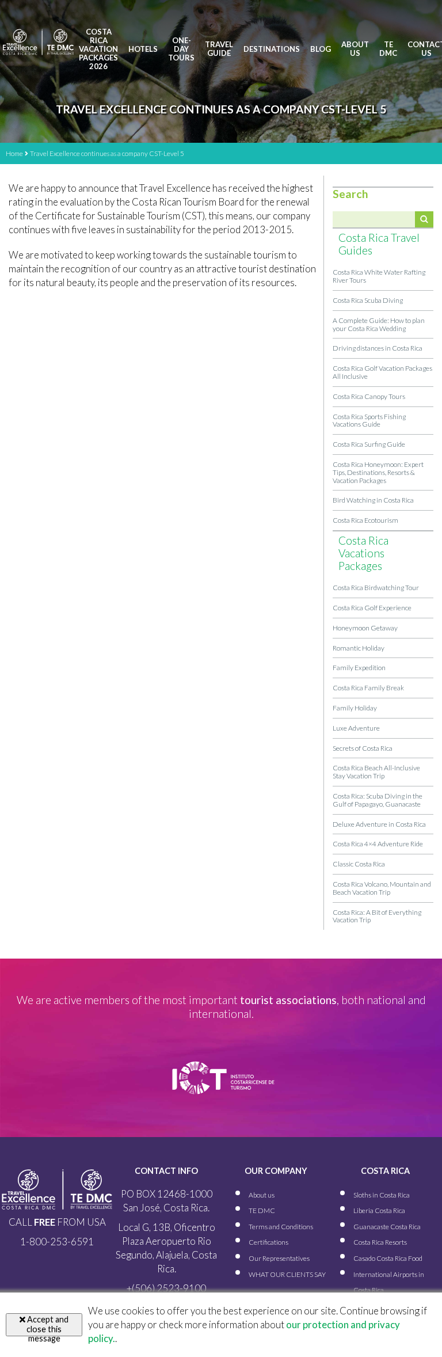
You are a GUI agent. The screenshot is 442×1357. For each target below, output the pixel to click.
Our (279, 1258)
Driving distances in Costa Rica (377, 348)
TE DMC (388, 49)
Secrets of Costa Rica (363, 748)
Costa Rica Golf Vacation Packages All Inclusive (382, 372)
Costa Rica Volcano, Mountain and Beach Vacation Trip (382, 888)
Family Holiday (355, 708)
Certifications (268, 1242)
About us (355, 49)
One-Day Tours (181, 49)
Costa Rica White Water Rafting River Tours (379, 276)
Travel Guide (219, 49)
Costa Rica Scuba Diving (368, 300)
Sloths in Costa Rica (381, 1195)
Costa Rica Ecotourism (365, 520)
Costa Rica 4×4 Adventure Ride (378, 843)
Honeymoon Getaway (365, 628)
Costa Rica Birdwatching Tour (376, 587)
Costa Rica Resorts (380, 1242)
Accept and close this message (46, 1325)
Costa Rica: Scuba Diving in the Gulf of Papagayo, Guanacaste (377, 800)
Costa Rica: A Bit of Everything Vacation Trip (377, 916)
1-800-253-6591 (57, 1242)
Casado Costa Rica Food (387, 1258)
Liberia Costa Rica (379, 1210)
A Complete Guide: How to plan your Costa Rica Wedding (379, 324)
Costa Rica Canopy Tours (369, 396)
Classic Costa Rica (359, 864)
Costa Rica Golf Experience (372, 607)
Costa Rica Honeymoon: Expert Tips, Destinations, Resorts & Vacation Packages (378, 472)
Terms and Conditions (281, 1226)
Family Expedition (359, 667)
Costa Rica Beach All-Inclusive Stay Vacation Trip (376, 771)
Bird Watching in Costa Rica (373, 500)
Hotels (143, 49)
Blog (320, 49)
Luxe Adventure (356, 728)
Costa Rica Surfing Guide (369, 444)
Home (14, 153)
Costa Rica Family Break (368, 687)
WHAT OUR (287, 1274)
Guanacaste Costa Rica (387, 1226)
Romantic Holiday (358, 648)
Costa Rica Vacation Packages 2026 (98, 49)
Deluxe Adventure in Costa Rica (379, 824)
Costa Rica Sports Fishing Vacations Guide (369, 420)
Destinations (271, 49)
